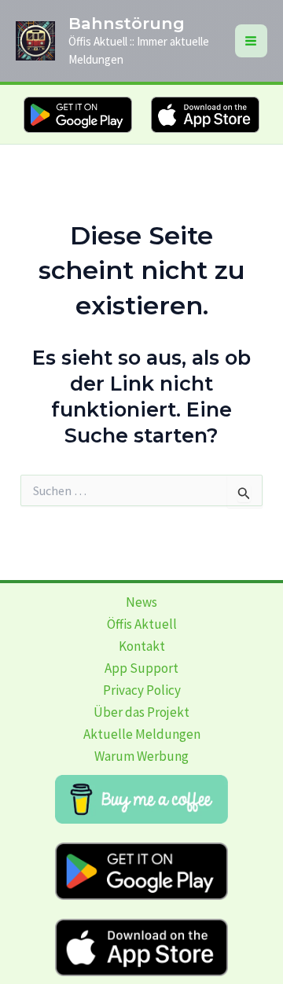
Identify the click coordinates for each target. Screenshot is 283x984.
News (141, 602)
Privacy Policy (142, 690)
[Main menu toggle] (251, 40)
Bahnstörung (126, 23)
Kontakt (142, 646)
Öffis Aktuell (142, 624)
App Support (141, 668)
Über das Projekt (141, 712)
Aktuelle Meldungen (141, 734)
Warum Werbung (141, 756)
